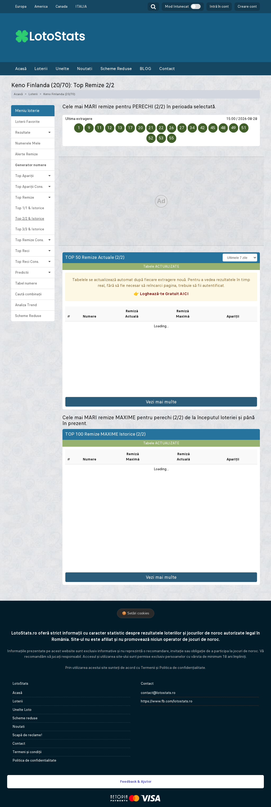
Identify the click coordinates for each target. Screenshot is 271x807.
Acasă (20, 68)
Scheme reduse (25, 718)
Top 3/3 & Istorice (29, 229)
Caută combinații (28, 294)
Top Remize (24, 197)
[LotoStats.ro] (50, 36)
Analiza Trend (26, 305)
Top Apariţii (24, 176)
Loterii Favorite (27, 121)
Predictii (22, 272)
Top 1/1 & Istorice (29, 208)
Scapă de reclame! (27, 735)
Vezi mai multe (161, 402)
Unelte (62, 68)
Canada (61, 6)
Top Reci (22, 251)
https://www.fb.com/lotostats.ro (166, 701)
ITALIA (81, 6)
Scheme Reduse (116, 68)
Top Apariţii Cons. (29, 186)
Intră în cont (219, 6)
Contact (167, 68)
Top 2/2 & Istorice (29, 218)
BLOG (145, 68)
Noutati (84, 68)
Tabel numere (26, 283)
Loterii (41, 68)
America (41, 6)
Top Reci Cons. (27, 261)
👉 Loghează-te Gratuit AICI (161, 293)
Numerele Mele (27, 143)
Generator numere (30, 165)
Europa (20, 6)
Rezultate (22, 132)
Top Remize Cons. (29, 240)
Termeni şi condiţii (27, 752)
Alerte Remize (26, 154)
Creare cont (247, 6)
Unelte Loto (21, 709)
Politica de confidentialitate (34, 760)
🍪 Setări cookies (135, 613)
